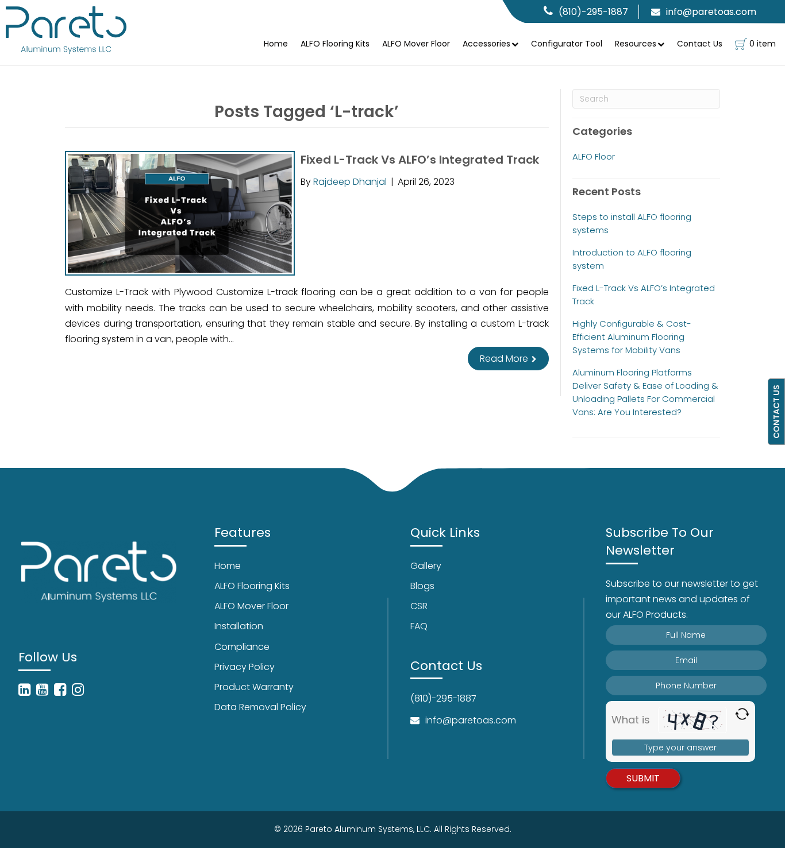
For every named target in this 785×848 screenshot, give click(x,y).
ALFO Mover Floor (416, 43)
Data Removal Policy (260, 707)
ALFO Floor (593, 156)
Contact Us (699, 43)
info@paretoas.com (711, 11)
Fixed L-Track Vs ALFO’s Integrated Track (420, 160)
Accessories (486, 43)
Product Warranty (254, 687)
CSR (419, 606)
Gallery (425, 565)
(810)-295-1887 (593, 11)
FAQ (419, 626)
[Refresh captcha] (742, 714)
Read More (505, 358)
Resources (635, 43)
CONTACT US (776, 412)
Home (276, 43)
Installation (238, 626)
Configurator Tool (566, 43)
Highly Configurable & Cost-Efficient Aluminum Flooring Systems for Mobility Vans (631, 336)
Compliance (242, 646)
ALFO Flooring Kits (335, 43)
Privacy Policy (244, 666)
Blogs (422, 586)
